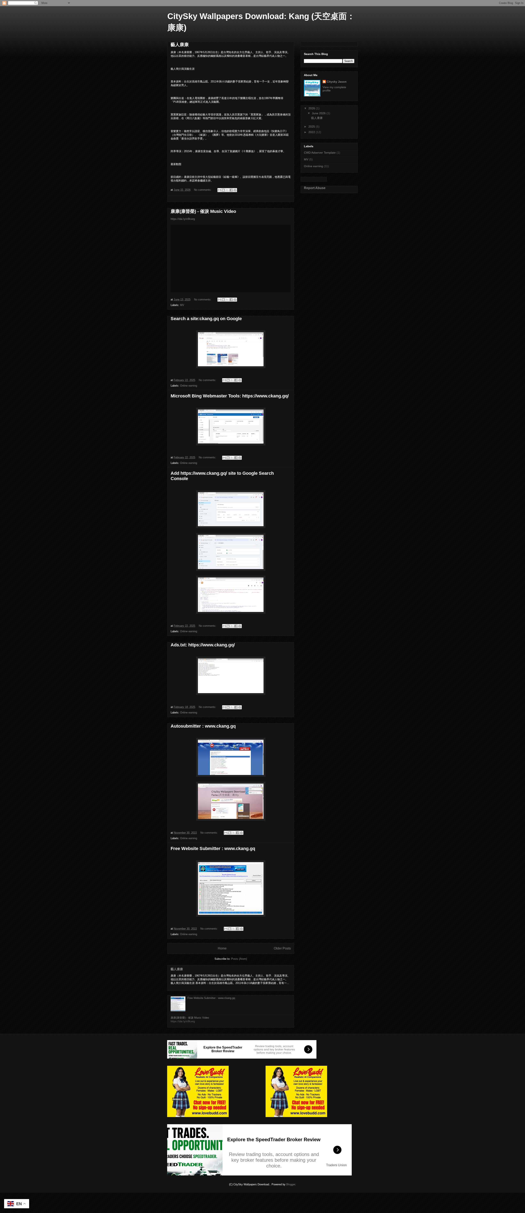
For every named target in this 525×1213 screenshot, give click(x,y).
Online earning (188, 385)
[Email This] (219, 190)
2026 (312, 108)
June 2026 (319, 113)
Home (222, 948)
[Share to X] (227, 190)
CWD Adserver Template (320, 152)
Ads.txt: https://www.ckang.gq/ (203, 644)
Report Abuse (314, 188)
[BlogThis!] (223, 190)
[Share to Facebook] (231, 190)
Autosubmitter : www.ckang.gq (203, 726)
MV (182, 305)
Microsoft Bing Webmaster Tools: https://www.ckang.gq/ (230, 395)
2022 (312, 132)
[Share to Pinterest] (235, 190)
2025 (312, 126)
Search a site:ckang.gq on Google (206, 318)
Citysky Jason (337, 81)
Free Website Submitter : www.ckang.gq (213, 848)
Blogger (290, 1184)
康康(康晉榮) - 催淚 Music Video (203, 211)
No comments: (203, 189)
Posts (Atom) (239, 958)
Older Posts (282, 948)
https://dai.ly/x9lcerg (183, 218)
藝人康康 (180, 44)
